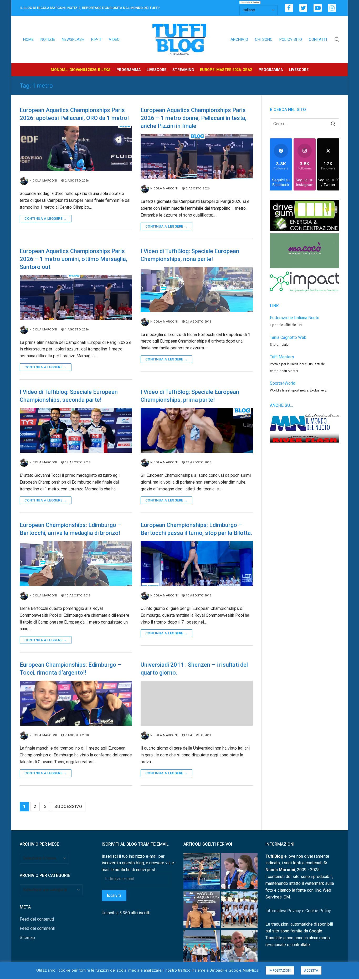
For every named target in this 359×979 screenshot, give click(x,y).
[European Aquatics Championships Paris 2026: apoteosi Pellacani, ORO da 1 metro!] (76, 148)
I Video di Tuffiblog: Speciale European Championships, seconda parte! (69, 396)
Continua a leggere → (45, 218)
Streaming (183, 70)
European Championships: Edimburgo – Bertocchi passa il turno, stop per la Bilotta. (196, 529)
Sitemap (27, 937)
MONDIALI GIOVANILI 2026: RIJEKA (80, 70)
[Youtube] (318, 8)
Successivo (68, 806)
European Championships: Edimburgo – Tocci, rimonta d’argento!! (70, 668)
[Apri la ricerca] (337, 39)
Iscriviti (114, 895)
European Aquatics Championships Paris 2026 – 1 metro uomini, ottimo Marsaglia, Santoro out (73, 259)
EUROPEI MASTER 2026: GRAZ (226, 70)
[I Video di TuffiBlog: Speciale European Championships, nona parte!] (197, 289)
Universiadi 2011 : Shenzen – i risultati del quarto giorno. (194, 668)
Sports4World (282, 383)
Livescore (156, 70)
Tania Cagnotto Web (288, 337)
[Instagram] (332, 8)
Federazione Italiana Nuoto (294, 317)
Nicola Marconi (43, 180)
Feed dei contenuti (37, 919)
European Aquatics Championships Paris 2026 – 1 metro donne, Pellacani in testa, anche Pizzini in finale (194, 118)
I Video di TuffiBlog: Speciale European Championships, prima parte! (190, 396)
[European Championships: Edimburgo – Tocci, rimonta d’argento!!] (76, 703)
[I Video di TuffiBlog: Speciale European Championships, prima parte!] (197, 430)
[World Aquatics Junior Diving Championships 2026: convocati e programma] (239, 910)
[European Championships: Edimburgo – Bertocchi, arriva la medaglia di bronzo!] (76, 563)
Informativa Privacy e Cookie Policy (298, 910)
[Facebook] (289, 8)
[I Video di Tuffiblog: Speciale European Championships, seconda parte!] (76, 430)
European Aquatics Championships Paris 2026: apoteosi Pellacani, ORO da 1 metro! (74, 114)
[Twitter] (303, 8)
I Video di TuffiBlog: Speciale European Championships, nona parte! (190, 255)
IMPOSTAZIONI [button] (280, 970)
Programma (128, 70)
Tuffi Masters (282, 356)
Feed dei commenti (37, 928)
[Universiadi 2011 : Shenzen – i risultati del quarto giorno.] (197, 703)
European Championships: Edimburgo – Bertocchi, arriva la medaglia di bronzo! (70, 529)
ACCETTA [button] (311, 970)
